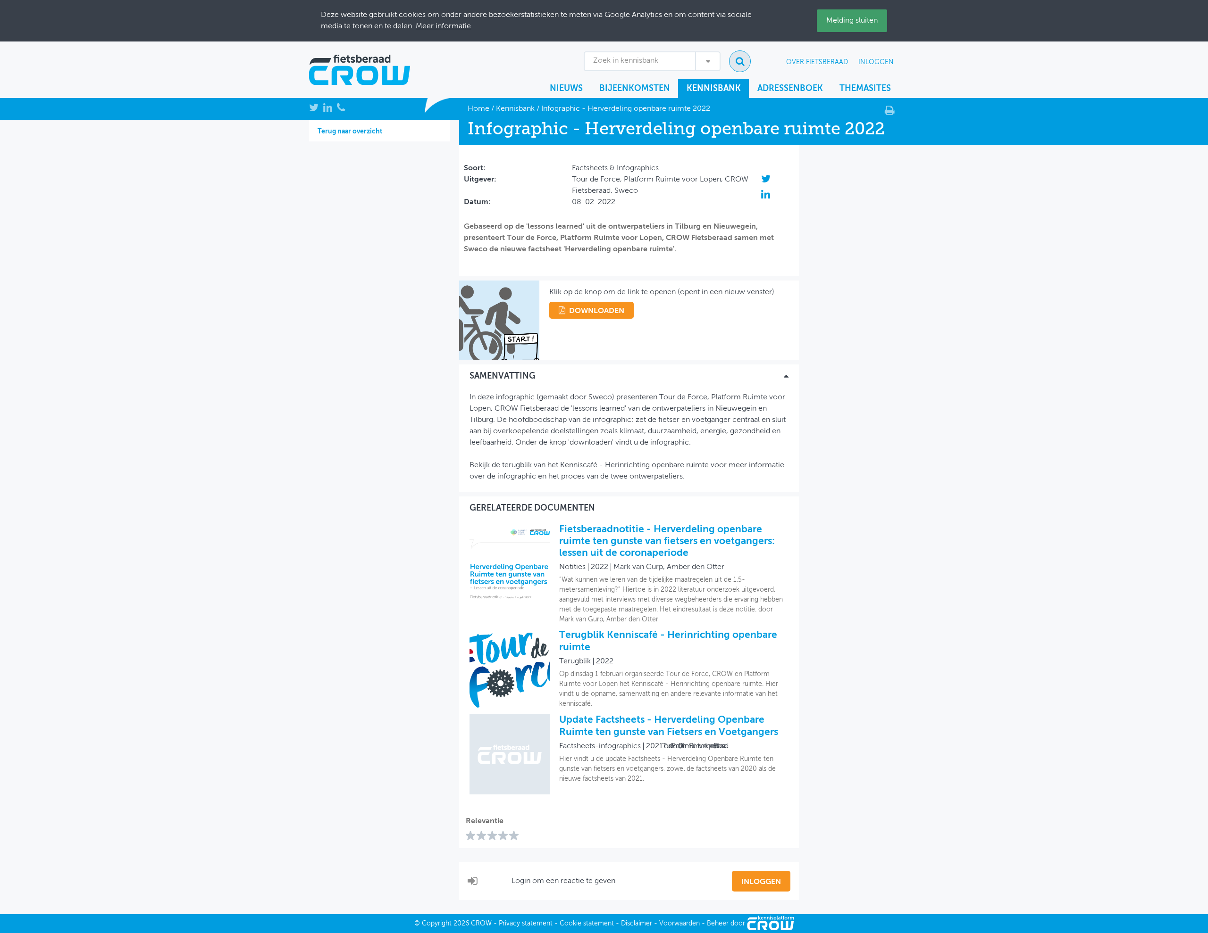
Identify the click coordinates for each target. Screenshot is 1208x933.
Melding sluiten (852, 21)
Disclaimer (636, 923)
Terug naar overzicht (350, 131)
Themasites (865, 88)
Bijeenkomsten (634, 88)
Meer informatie (443, 26)
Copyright (437, 923)
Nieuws (566, 88)
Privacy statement (526, 923)
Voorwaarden (679, 923)
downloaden (596, 311)
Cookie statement (587, 923)
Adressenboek (790, 88)
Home (478, 109)
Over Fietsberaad (817, 62)
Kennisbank (714, 88)
